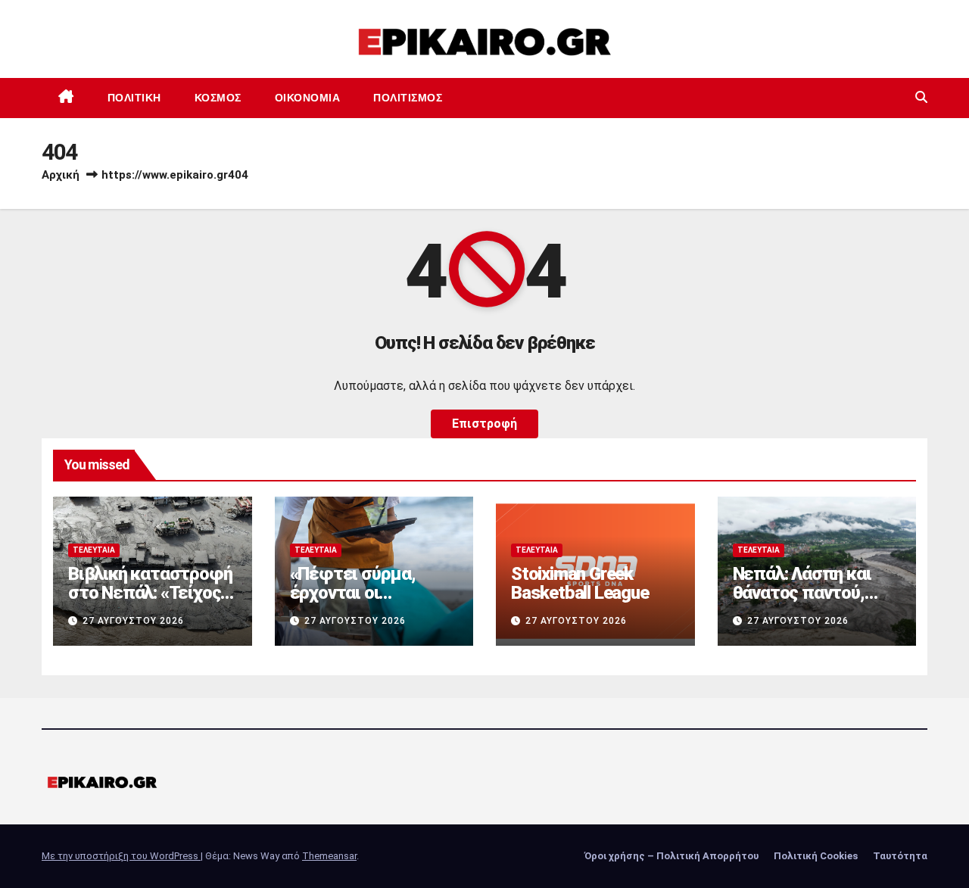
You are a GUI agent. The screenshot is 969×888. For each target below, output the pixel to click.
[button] (921, 97)
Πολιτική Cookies (816, 856)
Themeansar (329, 856)
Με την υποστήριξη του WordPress (121, 856)
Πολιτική (134, 97)
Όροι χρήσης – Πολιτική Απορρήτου (671, 856)
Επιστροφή (484, 423)
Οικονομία (308, 97)
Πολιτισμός (407, 97)
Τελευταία (94, 550)
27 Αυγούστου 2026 (133, 620)
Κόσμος (218, 97)
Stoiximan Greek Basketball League (580, 583)
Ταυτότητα (900, 856)
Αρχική (60, 175)
